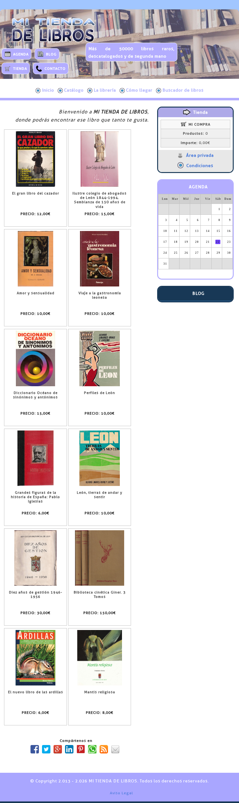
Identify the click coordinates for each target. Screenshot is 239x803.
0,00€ (195, 143)
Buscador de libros (183, 90)
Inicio (48, 90)
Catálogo (74, 90)
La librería (105, 90)
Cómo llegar (139, 90)
